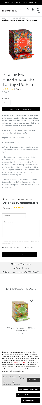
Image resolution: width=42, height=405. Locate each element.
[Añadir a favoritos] (31, 300)
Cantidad (5, 98)
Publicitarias (16, 384)
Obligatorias (7, 384)
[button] (20, 66)
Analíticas (21, 378)
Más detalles (32, 380)
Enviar (20, 255)
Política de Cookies (20, 362)
